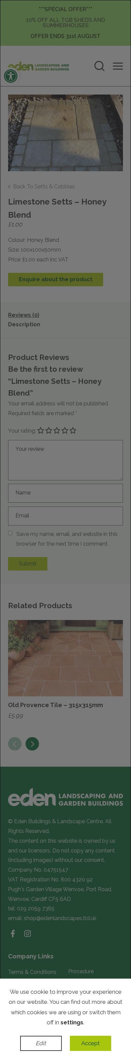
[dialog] (65, 529)
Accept (90, 1043)
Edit (41, 1043)
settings (71, 1022)
